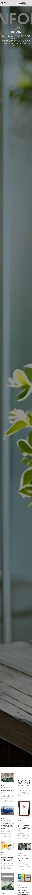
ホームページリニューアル (24, 860)
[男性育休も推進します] (7, 845)
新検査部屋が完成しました (7, 792)
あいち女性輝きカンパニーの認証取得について (24, 828)
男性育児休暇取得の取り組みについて (7, 859)
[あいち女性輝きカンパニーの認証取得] (24, 809)
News (2, 785)
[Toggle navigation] (30, 3)
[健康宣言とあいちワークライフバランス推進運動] (24, 878)
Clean (19, 776)
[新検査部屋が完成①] (7, 777)
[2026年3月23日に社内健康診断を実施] (7, 810)
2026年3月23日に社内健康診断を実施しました (7, 826)
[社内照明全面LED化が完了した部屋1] (7, 881)
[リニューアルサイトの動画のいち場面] (24, 846)
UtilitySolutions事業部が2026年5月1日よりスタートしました (24, 784)
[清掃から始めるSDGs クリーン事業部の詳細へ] (21, 3)
